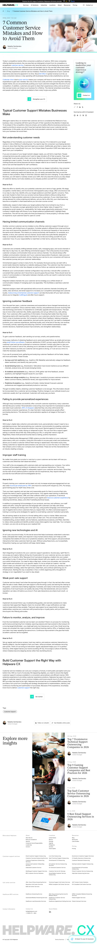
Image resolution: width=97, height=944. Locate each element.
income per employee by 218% (21, 486)
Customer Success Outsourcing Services (37, 858)
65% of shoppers (28, 408)
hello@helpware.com (31, 911)
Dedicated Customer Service (33, 867)
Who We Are (29, 837)
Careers (28, 846)
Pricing (74, 848)
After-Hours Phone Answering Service (36, 882)
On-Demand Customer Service (57, 867)
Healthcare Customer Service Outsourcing (57, 898)
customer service (17, 65)
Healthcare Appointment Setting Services (60, 901)
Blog (8, 11)
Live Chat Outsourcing (55, 856)
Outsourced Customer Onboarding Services (35, 864)
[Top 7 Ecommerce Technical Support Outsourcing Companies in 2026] (64, 745)
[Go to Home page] (11, 5)
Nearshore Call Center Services (34, 884)
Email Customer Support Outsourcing (36, 856)
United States (52, 837)
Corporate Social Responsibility (34, 843)
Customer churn (8, 79)
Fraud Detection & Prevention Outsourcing (80, 868)
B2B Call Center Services (32, 886)
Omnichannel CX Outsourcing (57, 860)
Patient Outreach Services (79, 901)
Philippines (52, 845)
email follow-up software (15, 342)
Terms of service (59, 939)
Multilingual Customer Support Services (36, 871)
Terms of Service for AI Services (75, 939)
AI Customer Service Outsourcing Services (58, 864)
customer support (23, 688)
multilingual (23, 295)
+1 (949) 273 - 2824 (31, 913)
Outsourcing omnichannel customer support (23, 293)
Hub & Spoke (52, 848)
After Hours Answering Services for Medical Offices (58, 894)
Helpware (15, 939)
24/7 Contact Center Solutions (80, 882)
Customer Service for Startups (57, 871)
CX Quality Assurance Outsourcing (81, 858)
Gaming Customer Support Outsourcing (82, 864)
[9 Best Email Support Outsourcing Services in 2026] (64, 819)
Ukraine (51, 846)
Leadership (29, 845)
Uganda (51, 843)
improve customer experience (57, 498)
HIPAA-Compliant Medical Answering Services (82, 894)
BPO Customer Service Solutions (34, 873)
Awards (28, 841)
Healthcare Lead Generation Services (36, 901)
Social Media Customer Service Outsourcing (57, 874)
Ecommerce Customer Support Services (83, 856)
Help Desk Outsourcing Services (80, 873)
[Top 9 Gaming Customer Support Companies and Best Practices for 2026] (64, 771)
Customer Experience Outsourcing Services (35, 861)
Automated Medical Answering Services (36, 897)
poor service (23, 79)
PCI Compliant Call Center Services (81, 884)
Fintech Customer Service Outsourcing (82, 871)
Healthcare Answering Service (34, 894)
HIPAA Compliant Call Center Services (59, 884)
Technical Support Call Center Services (59, 882)
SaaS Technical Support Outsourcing (59, 858)
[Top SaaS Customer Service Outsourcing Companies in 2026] (64, 795)
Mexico (51, 839)
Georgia (51, 841)
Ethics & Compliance (31, 839)
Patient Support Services (78, 897)
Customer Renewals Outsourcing (81, 860)
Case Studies (75, 841)
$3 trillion (42, 74)
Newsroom (75, 839)
